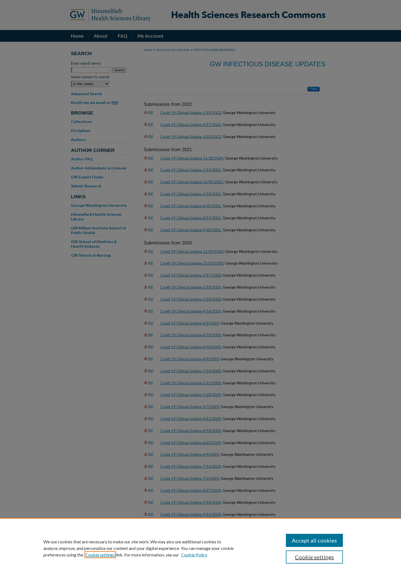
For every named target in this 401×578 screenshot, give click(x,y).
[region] (200, 548)
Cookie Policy (194, 554)
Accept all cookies (314, 540)
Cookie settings (100, 554)
